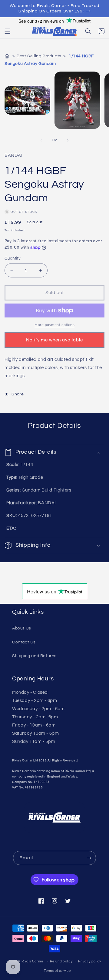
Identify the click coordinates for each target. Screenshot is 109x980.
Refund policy (61, 961)
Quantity (12, 258)
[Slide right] (67, 140)
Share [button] (18, 394)
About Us (21, 628)
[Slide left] (41, 140)
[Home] (8, 56)
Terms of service (57, 970)
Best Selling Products (39, 56)
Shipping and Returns (34, 656)
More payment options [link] (54, 325)
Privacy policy (89, 961)
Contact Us (24, 642)
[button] (7, 31)
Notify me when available (54, 340)
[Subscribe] (89, 858)
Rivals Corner (32, 961)
